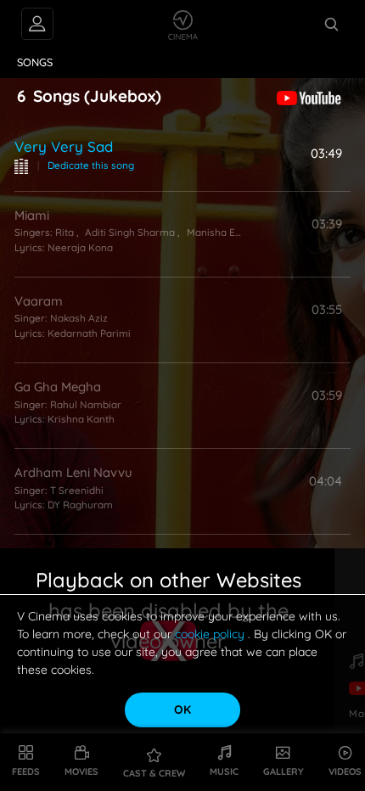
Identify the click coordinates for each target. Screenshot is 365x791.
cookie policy (211, 634)
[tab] (35, 62)
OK (182, 709)
